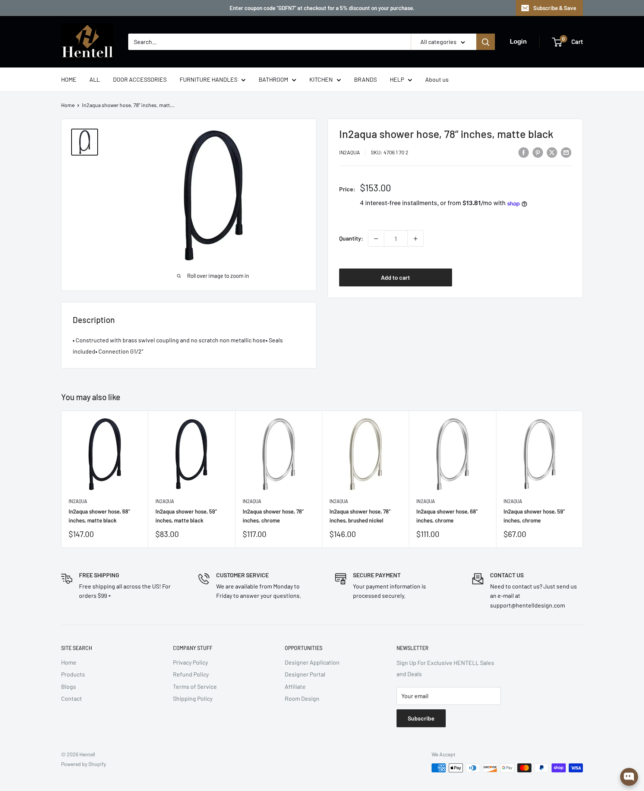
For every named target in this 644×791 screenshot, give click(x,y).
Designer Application (312, 662)
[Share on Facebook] (523, 152)
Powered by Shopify (83, 764)
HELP (397, 79)
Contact (71, 698)
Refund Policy (191, 674)
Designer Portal (305, 674)
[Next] (583, 479)
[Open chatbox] (629, 777)
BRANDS (365, 79)
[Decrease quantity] (376, 239)
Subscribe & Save (554, 7)
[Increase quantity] (415, 239)
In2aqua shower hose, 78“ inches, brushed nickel (360, 516)
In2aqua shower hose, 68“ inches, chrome (447, 516)
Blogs (68, 686)
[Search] (485, 42)
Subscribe (421, 718)
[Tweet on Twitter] (552, 152)
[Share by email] (566, 152)
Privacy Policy (190, 662)
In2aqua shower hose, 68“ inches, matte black (99, 516)
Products (73, 674)
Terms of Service (195, 686)
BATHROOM (273, 79)
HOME (68, 79)
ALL (94, 79)
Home (68, 105)
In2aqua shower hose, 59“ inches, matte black (186, 516)
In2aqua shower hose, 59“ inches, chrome (534, 516)
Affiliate (295, 686)
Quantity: (351, 238)
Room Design (302, 698)
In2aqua (349, 153)
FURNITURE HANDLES (208, 79)
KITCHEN (321, 79)
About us (437, 79)
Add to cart (395, 277)
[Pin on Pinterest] (538, 152)
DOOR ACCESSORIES (140, 79)
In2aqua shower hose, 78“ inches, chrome (273, 516)
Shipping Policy (192, 698)
